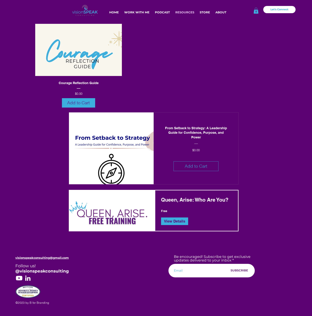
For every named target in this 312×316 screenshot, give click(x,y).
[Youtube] (19, 278)
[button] (256, 11)
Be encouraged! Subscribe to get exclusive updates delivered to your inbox (212, 258)
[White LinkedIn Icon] (28, 278)
